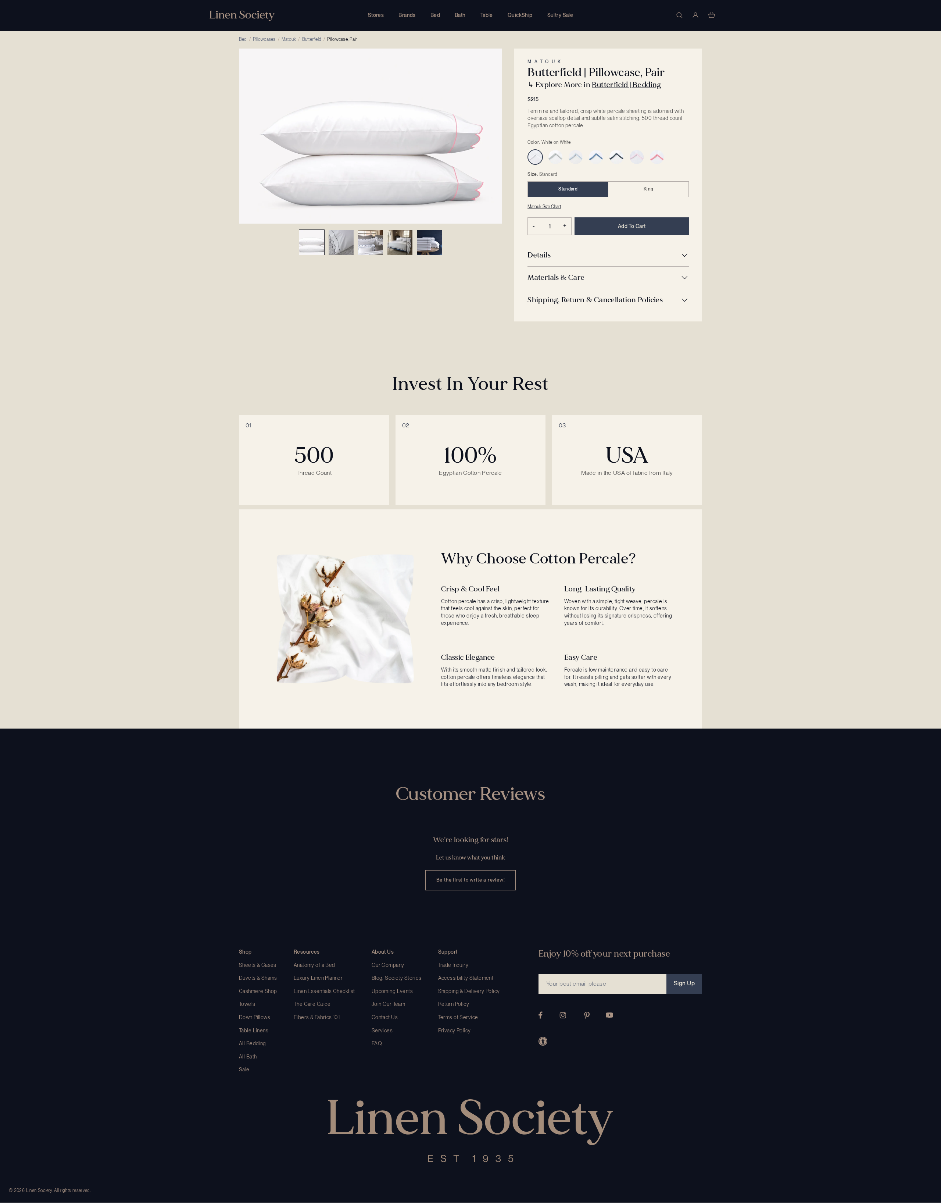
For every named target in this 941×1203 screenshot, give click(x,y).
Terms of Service (458, 1017)
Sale (244, 1069)
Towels (247, 1004)
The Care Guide (312, 1004)
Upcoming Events (392, 991)
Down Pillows (254, 1017)
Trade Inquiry (453, 965)
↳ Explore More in (594, 85)
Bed (435, 15)
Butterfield (312, 39)
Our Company (388, 965)
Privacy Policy (454, 1030)
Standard (567, 189)
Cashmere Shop (258, 991)
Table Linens (253, 1030)
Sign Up (684, 983)
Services (382, 1030)
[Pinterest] (587, 1015)
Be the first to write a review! (470, 880)
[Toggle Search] (679, 15)
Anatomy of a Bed (314, 965)
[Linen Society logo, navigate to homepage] (242, 15)
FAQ (377, 1043)
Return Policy (453, 1004)
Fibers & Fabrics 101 (317, 1017)
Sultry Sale (560, 15)
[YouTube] (609, 1015)
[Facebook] (541, 1015)
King (648, 189)
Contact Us (385, 1017)
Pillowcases (264, 39)
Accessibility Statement (466, 978)
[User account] (695, 15)
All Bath (248, 1057)
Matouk (289, 39)
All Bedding (252, 1043)
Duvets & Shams (258, 978)
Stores (376, 15)
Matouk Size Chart (544, 206)
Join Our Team (388, 1004)
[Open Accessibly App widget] (543, 1041)
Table (486, 15)
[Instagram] (563, 1015)
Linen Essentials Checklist (324, 991)
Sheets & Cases (257, 965)
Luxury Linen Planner (318, 978)
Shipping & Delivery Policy (469, 991)
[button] (608, 255)
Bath (460, 15)
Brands (407, 15)
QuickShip (520, 15)
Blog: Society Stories (397, 978)
